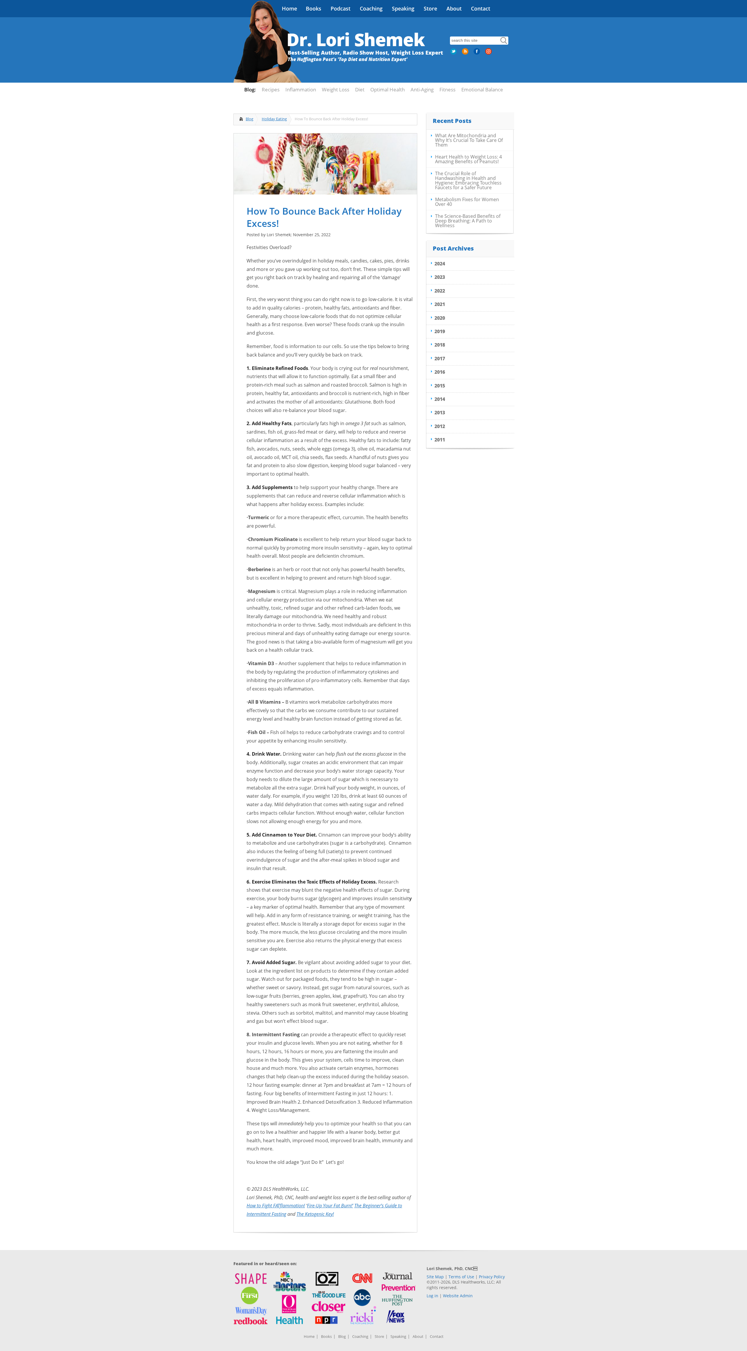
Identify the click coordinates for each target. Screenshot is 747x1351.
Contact (480, 8)
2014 (439, 399)
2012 (439, 426)
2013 (439, 412)
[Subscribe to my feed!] (466, 53)
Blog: (250, 89)
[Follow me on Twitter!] (454, 53)
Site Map (435, 1276)
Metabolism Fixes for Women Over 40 (467, 201)
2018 (439, 345)
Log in (432, 1295)
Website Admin (458, 1295)
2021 (439, 304)
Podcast (340, 8)
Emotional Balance (482, 89)
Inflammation (300, 89)
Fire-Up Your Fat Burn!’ (330, 1205)
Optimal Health (387, 89)
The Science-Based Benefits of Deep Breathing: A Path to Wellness (467, 221)
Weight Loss (335, 89)
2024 (439, 263)
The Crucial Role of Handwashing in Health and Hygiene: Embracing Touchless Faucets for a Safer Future (468, 180)
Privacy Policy (492, 1276)
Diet (359, 89)
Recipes (271, 89)
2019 (439, 331)
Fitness (447, 89)
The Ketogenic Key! (315, 1214)
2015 (439, 385)
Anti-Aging (422, 89)
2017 (439, 358)
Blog (249, 118)
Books (313, 8)
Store (430, 8)
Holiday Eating (274, 118)
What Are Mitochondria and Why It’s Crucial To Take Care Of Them (469, 140)
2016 (439, 372)
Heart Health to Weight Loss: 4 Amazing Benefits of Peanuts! (468, 159)
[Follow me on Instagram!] (489, 53)
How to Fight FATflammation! (276, 1205)
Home (289, 8)
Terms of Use (461, 1276)
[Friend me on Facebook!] (477, 53)
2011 (439, 440)
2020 (439, 318)
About (454, 8)
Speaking (403, 8)
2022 (439, 291)
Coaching (371, 8)
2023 (439, 277)
